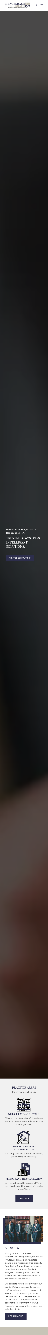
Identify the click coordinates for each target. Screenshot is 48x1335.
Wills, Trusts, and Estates (24, 1114)
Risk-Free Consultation (20, 558)
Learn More (15, 1316)
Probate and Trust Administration (24, 1148)
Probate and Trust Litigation (24, 1178)
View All (24, 1198)
